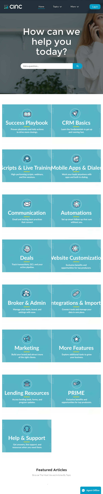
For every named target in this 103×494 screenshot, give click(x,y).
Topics (56, 6)
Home (41, 6)
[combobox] (47, 66)
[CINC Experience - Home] (13, 6)
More (73, 6)
